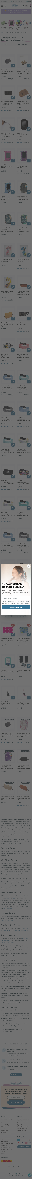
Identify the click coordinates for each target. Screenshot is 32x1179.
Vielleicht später (16, 611)
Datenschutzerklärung (23, 603)
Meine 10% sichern (16, 607)
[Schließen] (29, 566)
